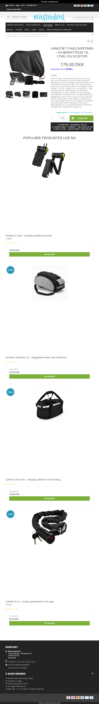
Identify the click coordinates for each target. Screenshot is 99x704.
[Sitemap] (92, 673)
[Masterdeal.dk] (49, 17)
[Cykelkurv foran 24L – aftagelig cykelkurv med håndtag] (49, 431)
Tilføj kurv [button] (82, 118)
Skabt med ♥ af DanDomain (49, 703)
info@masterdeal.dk (21, 665)
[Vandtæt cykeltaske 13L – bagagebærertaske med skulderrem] (49, 309)
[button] (88, 41)
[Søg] (16, 17)
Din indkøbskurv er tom (82, 17)
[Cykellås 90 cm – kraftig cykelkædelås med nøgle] (49, 553)
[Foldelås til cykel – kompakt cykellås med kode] (49, 187)
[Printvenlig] (92, 34)
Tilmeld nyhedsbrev (49, 1)
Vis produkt (49, 254)
